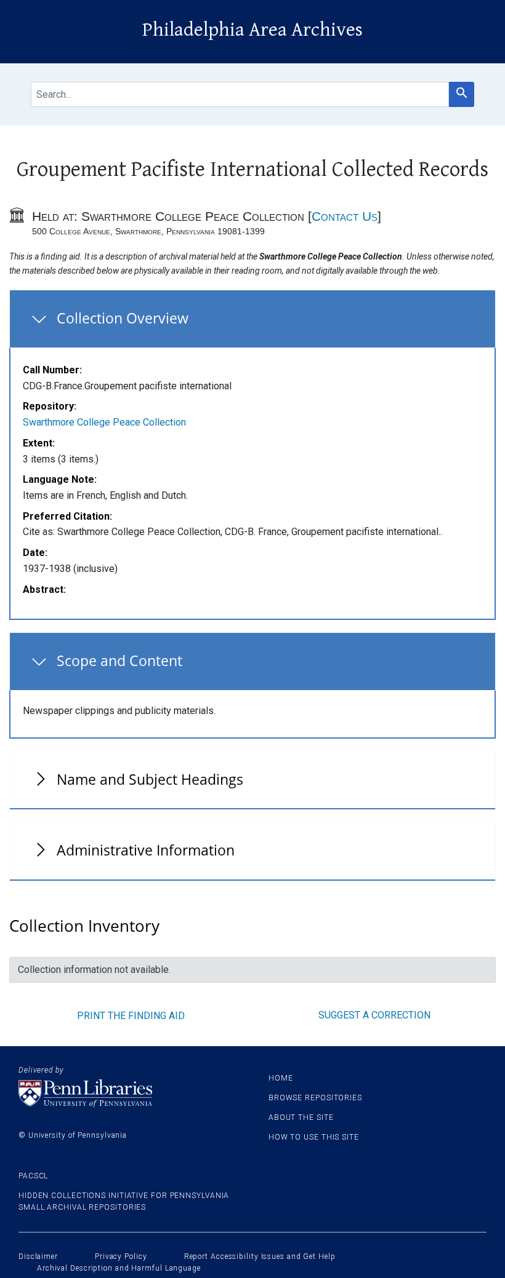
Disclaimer (38, 1256)
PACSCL (33, 1176)
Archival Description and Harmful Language (119, 1268)
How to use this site (314, 1137)
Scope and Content (119, 660)
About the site (301, 1117)
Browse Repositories (315, 1097)
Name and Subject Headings (150, 779)
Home (281, 1078)
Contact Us (345, 216)
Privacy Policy (121, 1256)
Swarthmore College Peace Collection (104, 422)
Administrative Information (146, 850)
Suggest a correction (374, 1015)
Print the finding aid (131, 1016)
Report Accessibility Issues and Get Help (260, 1256)
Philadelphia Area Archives (252, 29)
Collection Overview (122, 318)
